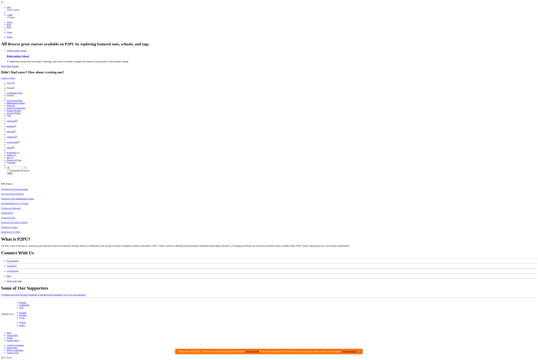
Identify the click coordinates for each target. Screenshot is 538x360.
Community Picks (15, 93)
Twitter (10, 266)
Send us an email (14, 281)
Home (9, 37)
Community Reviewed (20, 171)
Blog (9, 25)
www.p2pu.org (252, 351)
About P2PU (12, 335)
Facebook (11, 261)
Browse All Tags (14, 160)
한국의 (22, 323)
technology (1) (13, 152)
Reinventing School (18, 56)
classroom (11, 121)
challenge (11, 137)
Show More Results (10, 66)
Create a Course (8, 78)
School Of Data (14, 113)
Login (9, 32)
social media (12, 142)
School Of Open (14, 110)
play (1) (10, 157)
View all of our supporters (74, 295)
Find (9, 7)
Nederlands (24, 305)
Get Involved (12, 271)
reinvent (10, 131)
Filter (10, 173)
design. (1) (11, 155)
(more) (22, 325)
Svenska (23, 315)
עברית (22, 318)
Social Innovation (14, 100)
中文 (21, 308)
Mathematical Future (16, 103)
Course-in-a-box (349, 351)
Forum (10, 338)
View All (11, 83)
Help (9, 27)
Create (9, 15)
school (9, 147)
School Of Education (16, 108)
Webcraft (11, 105)
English (22, 302)
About (9, 22)
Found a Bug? (13, 340)
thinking (10, 126)
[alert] (269, 351)
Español (22, 313)
